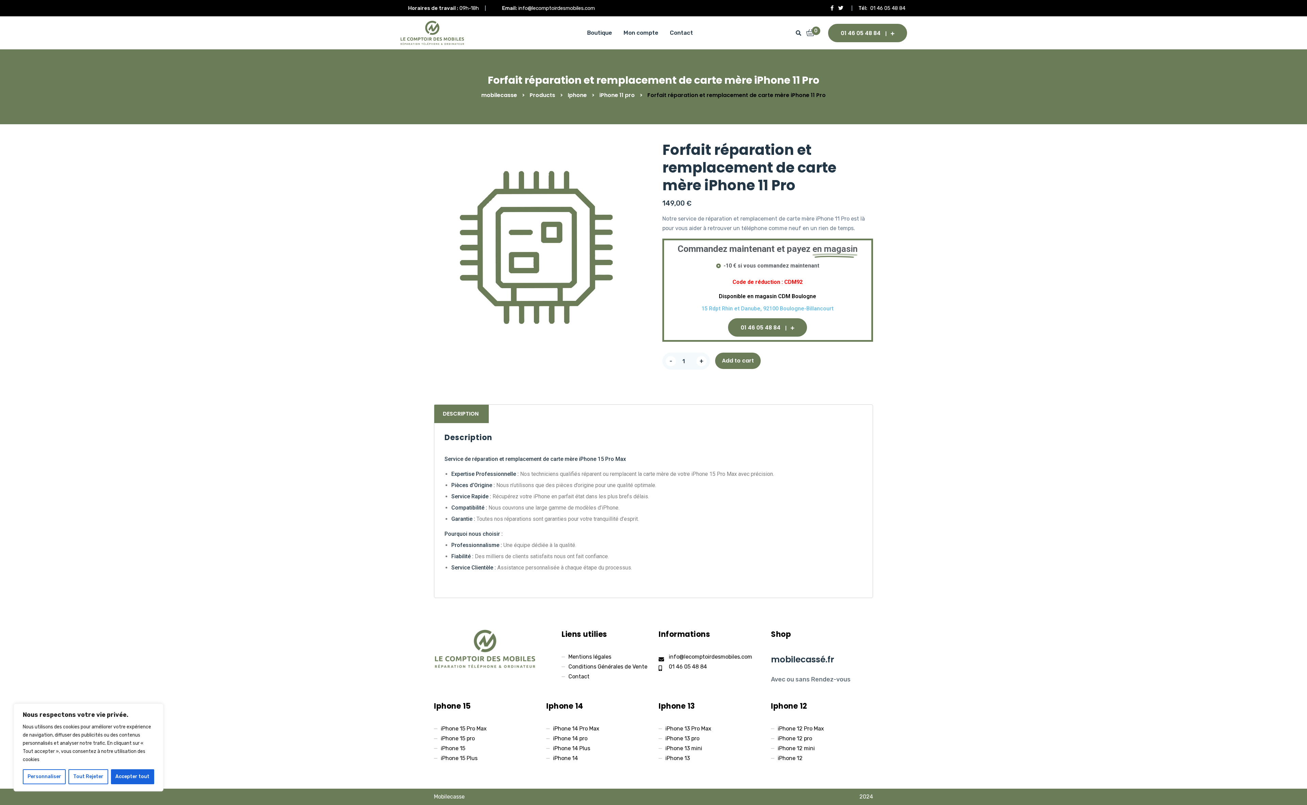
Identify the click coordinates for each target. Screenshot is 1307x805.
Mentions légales (589, 657)
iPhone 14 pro (570, 738)
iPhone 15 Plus (459, 758)
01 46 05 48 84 (887, 8)
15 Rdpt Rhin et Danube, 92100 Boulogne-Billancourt (767, 308)
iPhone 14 (565, 758)
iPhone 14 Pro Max (576, 728)
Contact (681, 32)
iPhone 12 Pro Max (801, 728)
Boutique (599, 32)
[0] (810, 33)
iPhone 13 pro (682, 738)
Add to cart (738, 361)
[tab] (461, 414)
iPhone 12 (790, 758)
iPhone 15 (453, 748)
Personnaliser (44, 776)
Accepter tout (132, 776)
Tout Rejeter (88, 776)
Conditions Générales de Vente (607, 666)
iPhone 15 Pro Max (464, 728)
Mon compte (641, 32)
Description (461, 414)
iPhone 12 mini (796, 748)
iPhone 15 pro (458, 738)
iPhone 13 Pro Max (688, 728)
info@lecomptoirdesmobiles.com (556, 8)
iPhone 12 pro (795, 738)
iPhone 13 (677, 758)
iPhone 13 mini (683, 748)
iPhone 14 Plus (571, 748)
